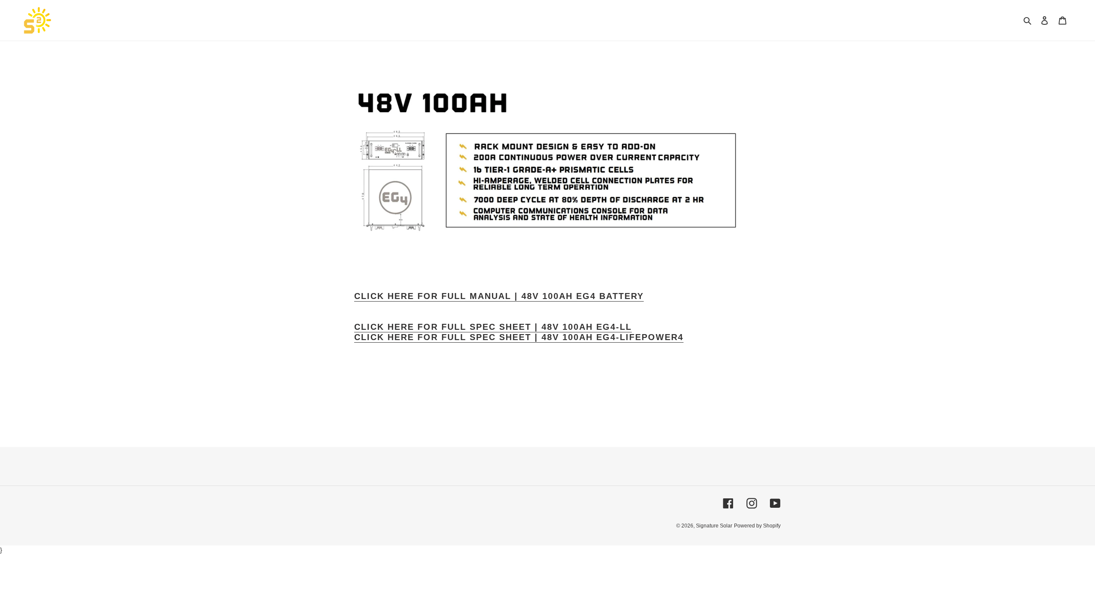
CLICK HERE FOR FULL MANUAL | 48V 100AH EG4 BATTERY (499, 296)
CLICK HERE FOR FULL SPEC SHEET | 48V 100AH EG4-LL (493, 327)
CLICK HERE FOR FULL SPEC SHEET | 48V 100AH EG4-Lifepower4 (519, 337)
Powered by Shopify (757, 526)
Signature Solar (714, 526)
